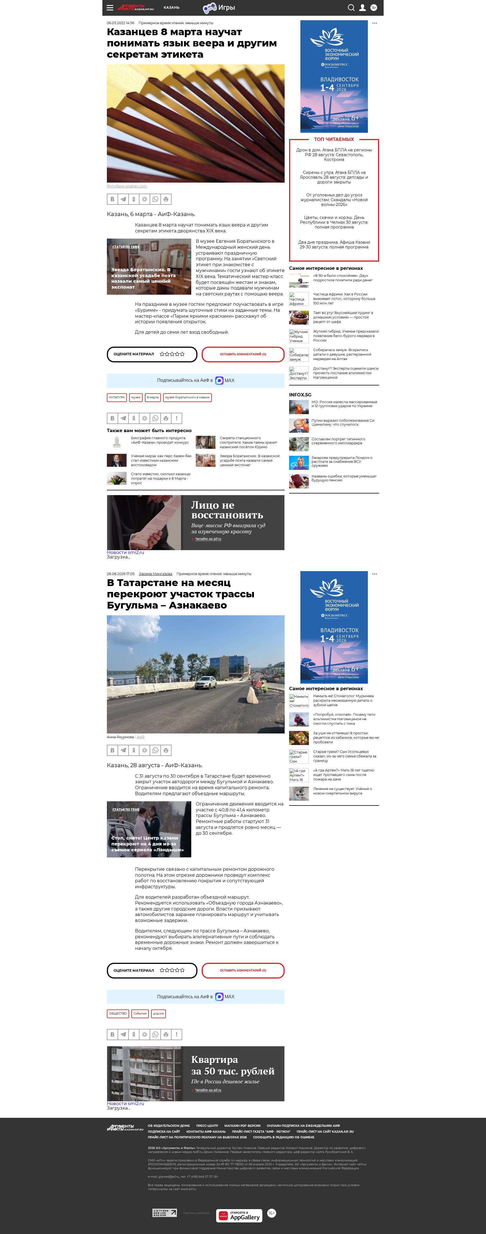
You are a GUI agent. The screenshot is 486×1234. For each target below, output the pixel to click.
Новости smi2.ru (125, 552)
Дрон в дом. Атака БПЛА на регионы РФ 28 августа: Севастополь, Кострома (334, 155)
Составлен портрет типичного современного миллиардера (338, 441)
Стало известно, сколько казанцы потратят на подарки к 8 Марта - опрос (160, 478)
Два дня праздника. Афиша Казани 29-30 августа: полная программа (334, 245)
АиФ (141, 737)
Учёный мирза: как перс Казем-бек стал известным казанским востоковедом (161, 460)
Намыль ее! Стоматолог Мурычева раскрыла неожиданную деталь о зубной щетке (343, 700)
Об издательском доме (169, 1126)
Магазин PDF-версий (242, 1126)
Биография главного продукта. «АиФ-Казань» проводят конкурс (160, 440)
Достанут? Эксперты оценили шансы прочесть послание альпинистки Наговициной (346, 373)
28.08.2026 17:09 (120, 574)
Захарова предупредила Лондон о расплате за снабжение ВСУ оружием (342, 462)
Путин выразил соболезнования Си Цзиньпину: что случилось (343, 423)
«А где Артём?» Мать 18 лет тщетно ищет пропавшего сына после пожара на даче (343, 774)
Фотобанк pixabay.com (127, 186)
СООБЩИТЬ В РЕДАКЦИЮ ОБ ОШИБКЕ (283, 1137)
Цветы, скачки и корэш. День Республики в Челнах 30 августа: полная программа (334, 222)
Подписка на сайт (164, 1132)
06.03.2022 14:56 (120, 23)
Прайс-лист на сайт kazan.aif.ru (325, 1132)
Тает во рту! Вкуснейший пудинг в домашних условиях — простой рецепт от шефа (343, 317)
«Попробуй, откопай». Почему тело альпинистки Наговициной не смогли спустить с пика (344, 719)
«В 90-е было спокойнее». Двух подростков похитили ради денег (343, 277)
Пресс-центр (207, 1126)
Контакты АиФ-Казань (206, 1132)
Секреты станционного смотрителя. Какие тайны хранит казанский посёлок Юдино (248, 442)
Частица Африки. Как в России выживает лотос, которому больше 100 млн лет (344, 298)
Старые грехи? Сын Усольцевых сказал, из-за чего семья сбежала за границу (344, 756)
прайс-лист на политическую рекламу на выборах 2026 (197, 1137)
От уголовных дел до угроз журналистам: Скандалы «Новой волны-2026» (334, 200)
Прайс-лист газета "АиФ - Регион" (261, 1132)
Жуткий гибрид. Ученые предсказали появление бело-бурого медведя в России (346, 335)
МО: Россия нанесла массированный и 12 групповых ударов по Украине (344, 404)
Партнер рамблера (196, 1213)
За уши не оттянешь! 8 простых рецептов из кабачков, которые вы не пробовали (346, 737)
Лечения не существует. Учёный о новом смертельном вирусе (342, 791)
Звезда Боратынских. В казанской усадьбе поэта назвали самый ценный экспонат (250, 460)
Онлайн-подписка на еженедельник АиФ (303, 1126)
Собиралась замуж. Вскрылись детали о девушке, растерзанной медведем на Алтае (342, 354)
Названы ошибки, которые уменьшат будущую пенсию (344, 478)
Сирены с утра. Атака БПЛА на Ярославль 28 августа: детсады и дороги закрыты (334, 177)
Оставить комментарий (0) (243, 354)
